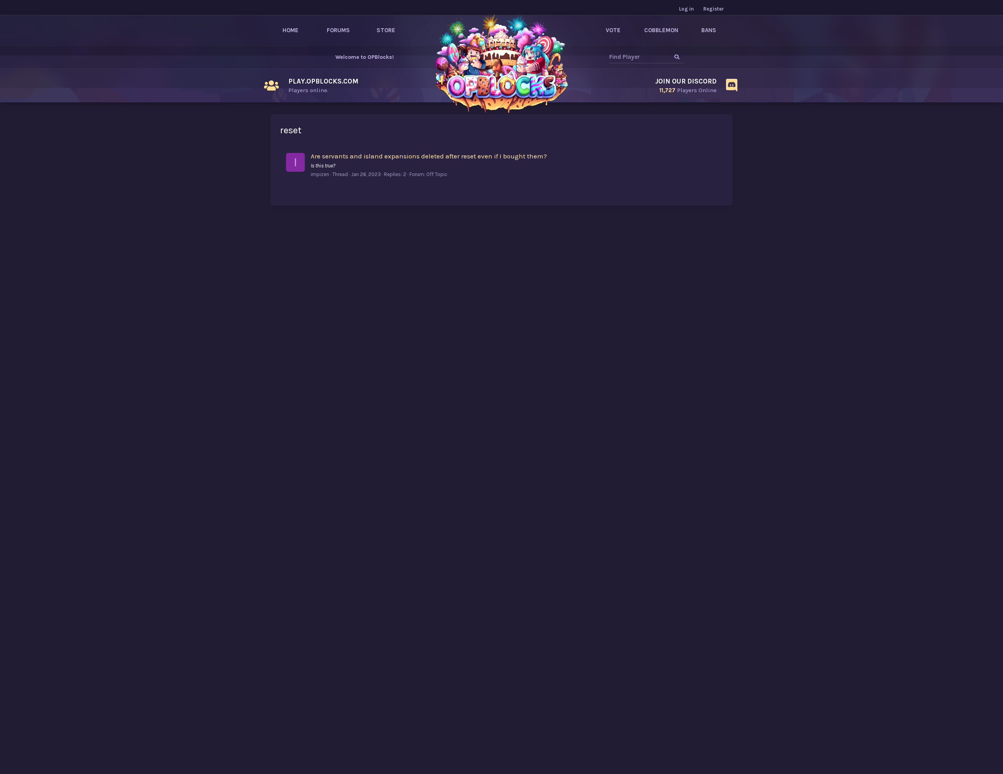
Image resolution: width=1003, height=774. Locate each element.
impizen (320, 174)
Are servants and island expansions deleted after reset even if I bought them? (429, 156)
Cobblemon (661, 30)
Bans (708, 30)
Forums (338, 30)
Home (290, 30)
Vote (613, 30)
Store (386, 30)
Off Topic (436, 174)
